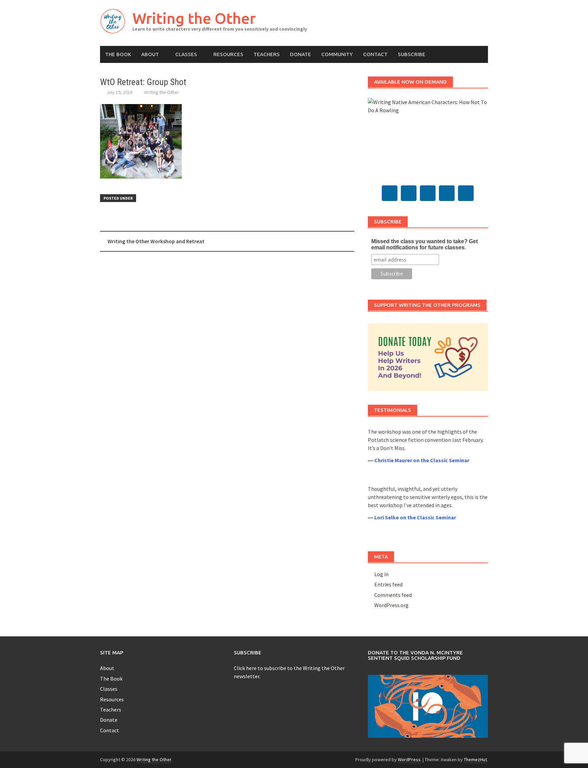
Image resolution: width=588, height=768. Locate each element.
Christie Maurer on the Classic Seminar (421, 460)
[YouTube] (428, 193)
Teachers (267, 54)
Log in (381, 574)
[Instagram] (447, 193)
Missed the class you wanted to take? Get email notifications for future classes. (424, 244)
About (150, 54)
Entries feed (388, 584)
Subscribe (411, 54)
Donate (300, 54)
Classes (186, 54)
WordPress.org (391, 605)
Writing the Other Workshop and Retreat (156, 241)
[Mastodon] (389, 193)
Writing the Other (194, 18)
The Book (118, 54)
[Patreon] (466, 193)
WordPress (409, 759)
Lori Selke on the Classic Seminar (415, 517)
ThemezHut (475, 759)
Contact (375, 54)
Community (337, 54)
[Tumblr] (408, 193)
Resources (228, 54)
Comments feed (393, 594)
